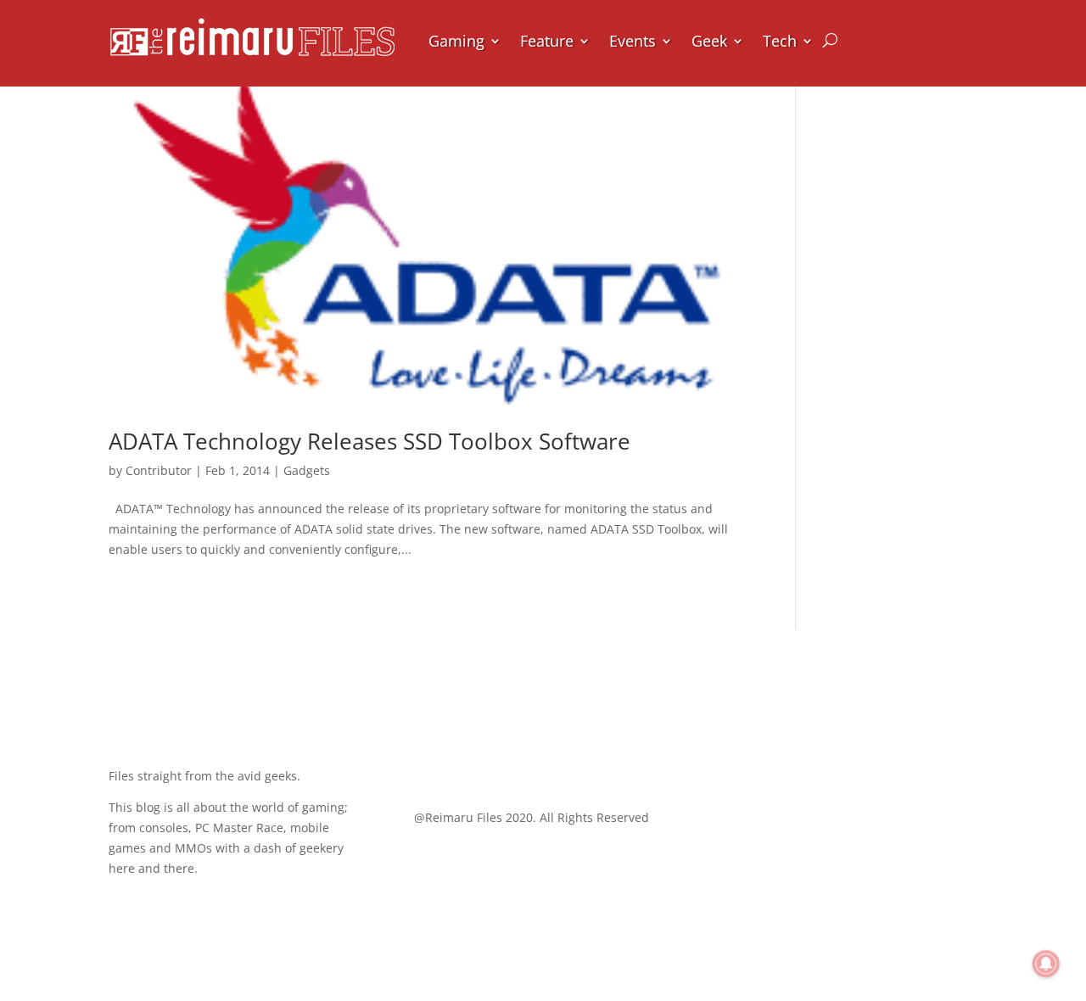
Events (632, 41)
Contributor (159, 470)
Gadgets (306, 470)
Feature (547, 41)
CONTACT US (906, 781)
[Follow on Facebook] (427, 762)
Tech (780, 41)
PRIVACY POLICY (894, 914)
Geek (709, 41)
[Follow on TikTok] (563, 762)
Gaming (456, 41)
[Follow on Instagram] (495, 762)
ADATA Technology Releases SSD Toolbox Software (369, 441)
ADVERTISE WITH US (879, 848)
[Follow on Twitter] (461, 762)
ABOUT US (917, 715)
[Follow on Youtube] (529, 762)
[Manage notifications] (1046, 963)
